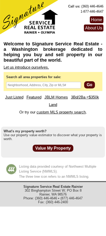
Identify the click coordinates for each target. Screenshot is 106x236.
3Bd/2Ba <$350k (85, 97)
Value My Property (53, 148)
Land (53, 105)
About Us (93, 28)
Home (96, 20)
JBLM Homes (56, 97)
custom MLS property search (61, 112)
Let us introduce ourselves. (26, 67)
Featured (33, 97)
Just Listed (14, 97)
